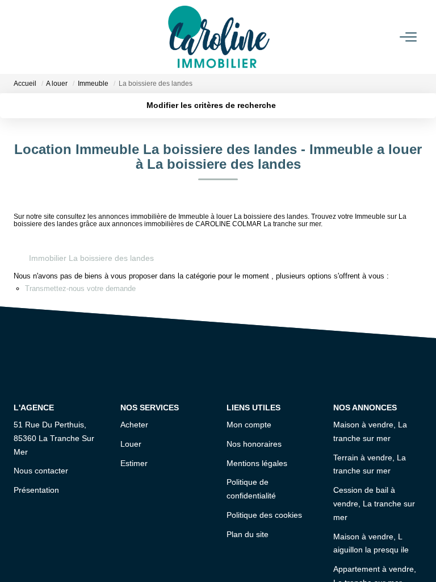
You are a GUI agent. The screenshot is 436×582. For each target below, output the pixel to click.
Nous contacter (41, 470)
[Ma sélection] (34, 36)
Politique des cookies (264, 514)
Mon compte (249, 424)
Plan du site (248, 534)
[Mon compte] (20, 36)
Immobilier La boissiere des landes (91, 258)
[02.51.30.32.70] (421, 556)
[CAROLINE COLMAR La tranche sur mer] (219, 37)
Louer (130, 443)
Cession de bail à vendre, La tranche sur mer (374, 503)
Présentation (36, 489)
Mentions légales (257, 463)
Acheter (134, 424)
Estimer (134, 463)
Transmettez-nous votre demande (80, 288)
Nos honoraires (254, 443)
